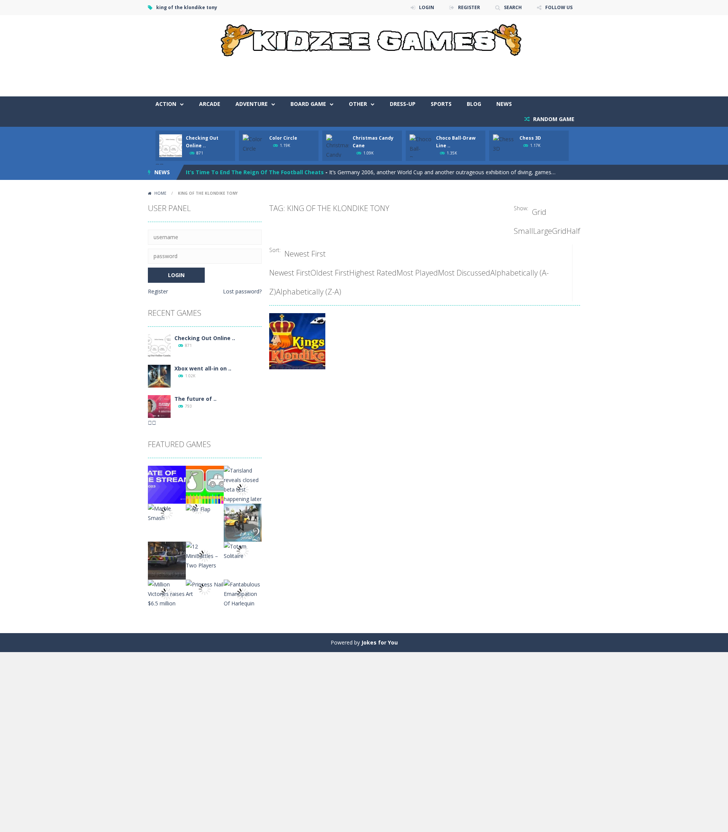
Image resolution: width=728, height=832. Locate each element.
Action (165, 103)
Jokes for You (379, 642)
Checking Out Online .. (204, 338)
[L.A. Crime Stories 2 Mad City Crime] (243, 522)
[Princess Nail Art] (205, 588)
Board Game (308, 103)
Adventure (251, 103)
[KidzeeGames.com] (364, 38)
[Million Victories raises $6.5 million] (167, 593)
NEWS (504, 103)
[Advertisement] (442, 74)
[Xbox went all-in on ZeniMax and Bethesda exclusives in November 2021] (159, 375)
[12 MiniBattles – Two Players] (205, 555)
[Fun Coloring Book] (205, 484)
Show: (521, 208)
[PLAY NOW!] (170, 145)
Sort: (275, 250)
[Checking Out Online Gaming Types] (159, 345)
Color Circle (283, 138)
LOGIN (426, 7)
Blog (474, 103)
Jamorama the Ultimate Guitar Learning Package (253, 177)
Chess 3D (530, 138)
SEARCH (513, 7)
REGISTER (469, 7)
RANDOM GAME (553, 119)
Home (160, 193)
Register (158, 291)
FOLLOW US (559, 7)
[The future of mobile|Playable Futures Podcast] (159, 406)
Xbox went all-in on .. (202, 368)
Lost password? (242, 291)
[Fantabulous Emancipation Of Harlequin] (243, 593)
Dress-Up (403, 103)
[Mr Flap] (198, 508)
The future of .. (195, 398)
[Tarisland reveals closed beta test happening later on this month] (243, 489)
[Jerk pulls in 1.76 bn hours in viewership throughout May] (167, 484)
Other (358, 103)
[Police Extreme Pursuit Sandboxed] (167, 560)
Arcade (209, 103)
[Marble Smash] (167, 512)
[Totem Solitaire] (243, 550)
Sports (441, 103)
